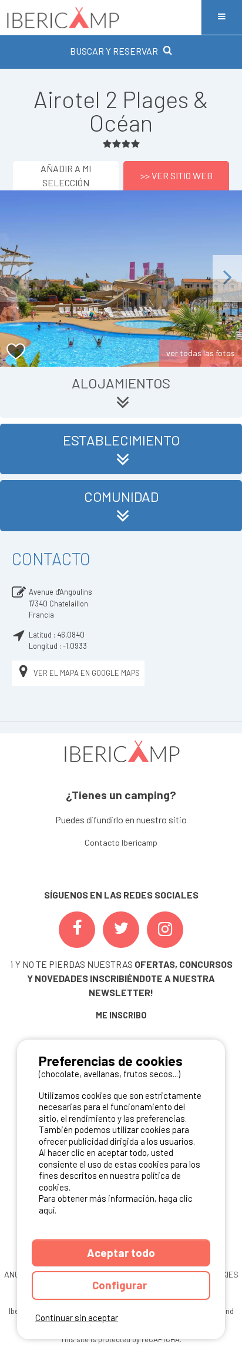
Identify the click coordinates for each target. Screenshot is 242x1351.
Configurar (120, 1285)
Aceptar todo (121, 1252)
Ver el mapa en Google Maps (86, 673)
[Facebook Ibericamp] (77, 929)
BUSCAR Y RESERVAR (114, 50)
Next (227, 278)
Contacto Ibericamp (121, 842)
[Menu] (221, 17)
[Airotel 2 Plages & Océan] (121, 278)
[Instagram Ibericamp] (165, 929)
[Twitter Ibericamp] (121, 929)
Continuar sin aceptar (76, 1317)
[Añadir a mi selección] (16, 351)
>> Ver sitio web (176, 175)
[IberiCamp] (100, 17)
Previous (14, 278)
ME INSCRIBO (121, 1015)
